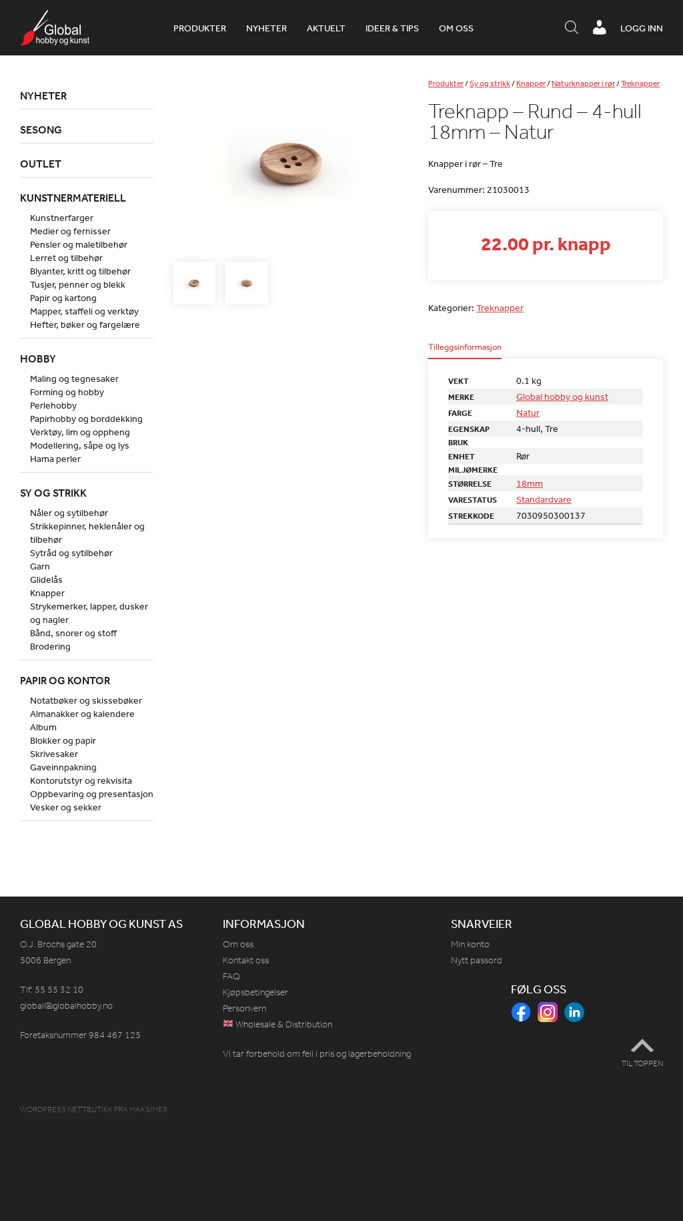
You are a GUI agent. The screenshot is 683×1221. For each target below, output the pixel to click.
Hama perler (55, 459)
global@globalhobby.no (66, 1005)
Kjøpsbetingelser (255, 992)
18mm (529, 483)
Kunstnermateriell (73, 197)
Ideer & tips (392, 28)
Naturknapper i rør (583, 83)
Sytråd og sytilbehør (71, 553)
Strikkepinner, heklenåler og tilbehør (87, 532)
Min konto (470, 944)
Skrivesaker (54, 754)
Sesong (41, 129)
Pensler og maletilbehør (78, 244)
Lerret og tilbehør (66, 258)
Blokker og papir (63, 740)
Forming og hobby (67, 392)
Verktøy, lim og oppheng (80, 432)
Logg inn (641, 28)
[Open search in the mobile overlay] (571, 28)
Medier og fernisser (70, 231)
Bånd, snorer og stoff (73, 633)
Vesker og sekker (65, 807)
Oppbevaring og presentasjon (91, 794)
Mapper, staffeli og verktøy (84, 311)
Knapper (531, 83)
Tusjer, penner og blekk (77, 284)
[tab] (465, 350)
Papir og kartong (63, 298)
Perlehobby (53, 405)
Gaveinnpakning (63, 767)
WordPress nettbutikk (66, 1109)
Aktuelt (326, 28)
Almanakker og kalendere (82, 714)
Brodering (50, 646)
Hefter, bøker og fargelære (85, 324)
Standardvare (544, 499)
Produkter (199, 28)
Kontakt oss (246, 960)
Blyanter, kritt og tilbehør (80, 271)
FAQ (231, 976)
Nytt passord (476, 960)
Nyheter (266, 28)
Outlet (40, 163)
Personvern (244, 1008)
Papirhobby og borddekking (86, 419)
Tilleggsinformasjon (465, 347)
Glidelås (46, 579)
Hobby (38, 358)
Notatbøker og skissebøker (86, 700)
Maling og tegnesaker (74, 379)
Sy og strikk (490, 83)
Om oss (456, 28)
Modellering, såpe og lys (79, 445)
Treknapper (640, 83)
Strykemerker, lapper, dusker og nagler (89, 613)
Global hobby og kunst (562, 397)
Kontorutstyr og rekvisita (81, 780)
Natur (528, 413)
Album (43, 727)
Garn (40, 566)
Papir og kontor (65, 680)
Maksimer (148, 1109)
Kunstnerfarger (61, 218)
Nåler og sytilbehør (69, 513)
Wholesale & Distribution (282, 1024)
